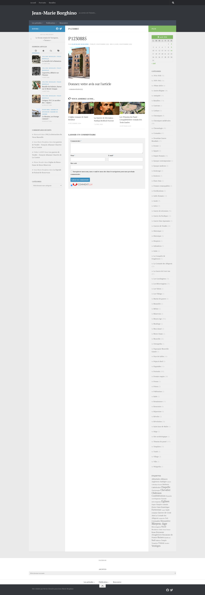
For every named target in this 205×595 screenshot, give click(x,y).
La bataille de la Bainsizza (51, 61)
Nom (72, 155)
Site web (73, 163)
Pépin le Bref (158, 361)
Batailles (52, 2)
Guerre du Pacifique (161, 216)
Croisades (157, 133)
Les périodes (37, 23)
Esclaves (157, 176)
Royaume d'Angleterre (158, 533)
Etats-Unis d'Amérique (160, 507)
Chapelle (165, 487)
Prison (156, 386)
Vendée (167, 543)
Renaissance (158, 401)
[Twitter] (60, 28)
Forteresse (156, 509)
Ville (155, 462)
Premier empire (159, 376)
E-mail (111, 155)
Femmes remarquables (162, 186)
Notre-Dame (158, 334)
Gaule (156, 201)
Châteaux (157, 493)
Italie (59, 56)
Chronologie (158, 128)
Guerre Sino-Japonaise (162, 221)
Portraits (42, 2)
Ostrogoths (158, 344)
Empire (154, 504)
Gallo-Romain (159, 196)
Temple (164, 540)
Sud (153, 540)
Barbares (166, 484)
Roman (168, 529)
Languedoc (162, 518)
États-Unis (46, 109)
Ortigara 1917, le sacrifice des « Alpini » (51, 101)
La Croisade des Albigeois (163, 263)
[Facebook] (57, 28)
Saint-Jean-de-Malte (161, 426)
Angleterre (156, 482)
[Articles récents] (36, 51)
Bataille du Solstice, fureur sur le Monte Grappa (52, 87)
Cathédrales (156, 487)
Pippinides (157, 366)
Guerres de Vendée (160, 226)
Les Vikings (158, 294)
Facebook (102, 560)
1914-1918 (45, 56)
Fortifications (158, 191)
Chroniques (158, 116)
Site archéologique (160, 436)
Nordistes (155, 530)
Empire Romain (159, 156)
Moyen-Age (158, 319)
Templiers (157, 446)
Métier (156, 309)
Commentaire (75, 141)
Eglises (165, 501)
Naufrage (157, 324)
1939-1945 (157, 81)
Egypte (156, 151)
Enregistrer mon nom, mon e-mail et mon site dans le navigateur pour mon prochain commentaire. (102, 173)
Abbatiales (156, 479)
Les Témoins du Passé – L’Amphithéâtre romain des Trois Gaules (131, 120)
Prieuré (164, 529)
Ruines (161, 537)
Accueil (33, 2)
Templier (155, 543)
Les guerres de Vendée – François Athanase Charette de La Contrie (47, 144)
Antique (163, 481)
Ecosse (156, 146)
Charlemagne (156, 490)
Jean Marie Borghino (80, 44)
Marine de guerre (160, 299)
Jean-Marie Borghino (54, 13)
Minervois (157, 314)
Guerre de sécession (161, 211)
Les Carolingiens (160, 279)
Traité (156, 451)
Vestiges (156, 545)
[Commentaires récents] (50, 51)
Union (161, 543)
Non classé (158, 329)
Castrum (157, 106)
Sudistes (158, 540)
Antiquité (157, 96)
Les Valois (157, 289)
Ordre (160, 530)
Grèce (156, 206)
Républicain (167, 537)
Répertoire (157, 411)
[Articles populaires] (43, 51)
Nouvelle (45, 58)
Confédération (158, 495)
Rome (154, 532)
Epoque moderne (160, 166)
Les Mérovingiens (160, 284)
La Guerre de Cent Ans (162, 271)
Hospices (157, 241)
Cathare (156, 111)
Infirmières (157, 246)
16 (171, 50)
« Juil (154, 63)
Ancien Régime (159, 91)
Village (156, 456)
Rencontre (64, 23)
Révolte (156, 416)
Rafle (155, 396)
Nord (163, 526)
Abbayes (164, 479)
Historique (157, 231)
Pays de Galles (159, 356)
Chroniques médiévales (162, 121)
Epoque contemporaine (162, 161)
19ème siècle (158, 86)
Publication (50, 23)
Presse (156, 381)
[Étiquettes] (58, 51)
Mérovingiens (156, 527)
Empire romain (162, 504)
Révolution (158, 421)
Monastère (165, 521)
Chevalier (165, 490)
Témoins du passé (160, 441)
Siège (155, 431)
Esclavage (157, 171)
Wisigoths (157, 467)
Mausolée (157, 304)
